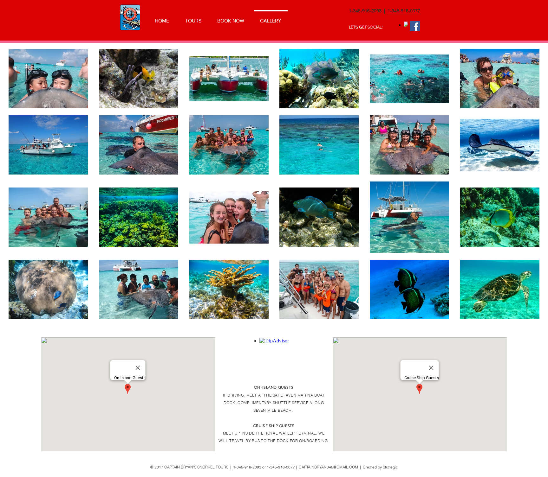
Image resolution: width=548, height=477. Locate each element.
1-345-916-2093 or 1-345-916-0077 (264, 467)
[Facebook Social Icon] (415, 26)
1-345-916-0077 (404, 11)
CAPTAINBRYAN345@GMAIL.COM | (331, 467)
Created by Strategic (380, 467)
